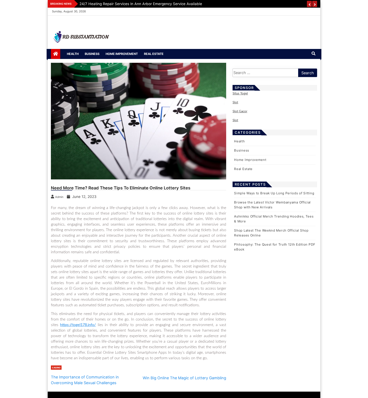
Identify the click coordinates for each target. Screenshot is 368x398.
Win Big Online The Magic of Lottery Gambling (184, 378)
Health (73, 54)
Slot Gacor (240, 111)
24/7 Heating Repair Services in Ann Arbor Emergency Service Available (140, 4)
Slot (235, 102)
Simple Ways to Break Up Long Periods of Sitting (274, 193)
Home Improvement (122, 54)
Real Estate (154, 54)
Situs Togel (240, 93)
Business (92, 54)
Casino (56, 367)
